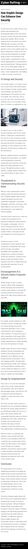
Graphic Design (5, 9)
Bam (10, 546)
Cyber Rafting (10, 2)
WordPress (3, 546)
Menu (24, 2)
